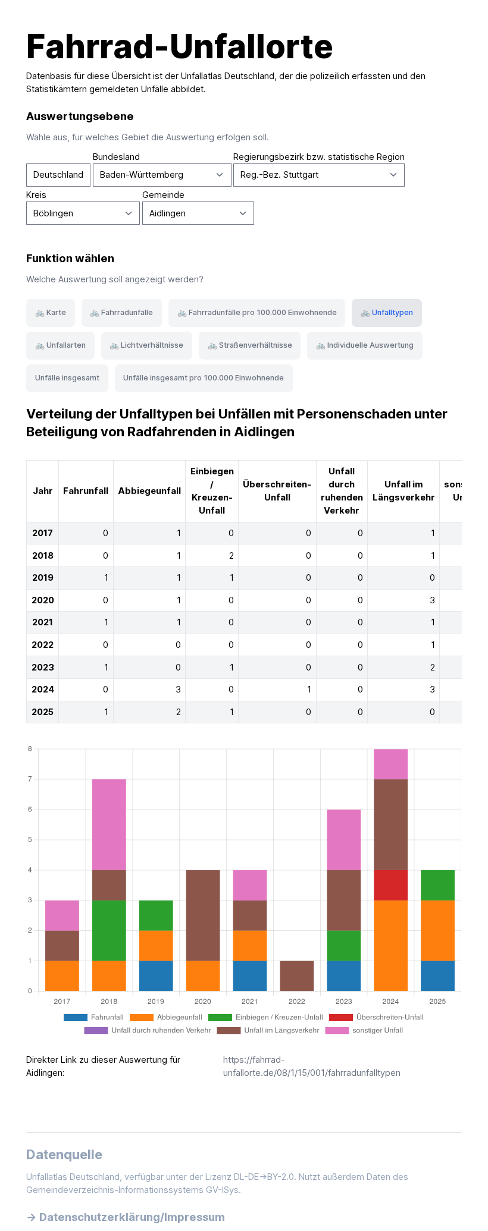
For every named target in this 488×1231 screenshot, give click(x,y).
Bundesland (116, 157)
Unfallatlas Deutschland (227, 76)
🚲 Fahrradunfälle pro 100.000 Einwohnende (257, 312)
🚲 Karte (50, 312)
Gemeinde (163, 195)
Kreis (36, 195)
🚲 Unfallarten (60, 345)
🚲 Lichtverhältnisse (146, 345)
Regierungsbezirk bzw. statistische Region (319, 157)
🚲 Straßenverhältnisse (250, 345)
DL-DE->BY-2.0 (264, 1177)
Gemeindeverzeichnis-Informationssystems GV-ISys (132, 1190)
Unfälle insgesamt (67, 377)
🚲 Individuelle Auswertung (365, 345)
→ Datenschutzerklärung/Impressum (125, 1216)
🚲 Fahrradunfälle (121, 312)
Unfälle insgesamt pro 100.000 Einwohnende (203, 377)
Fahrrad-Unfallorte (179, 46)
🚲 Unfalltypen (387, 312)
